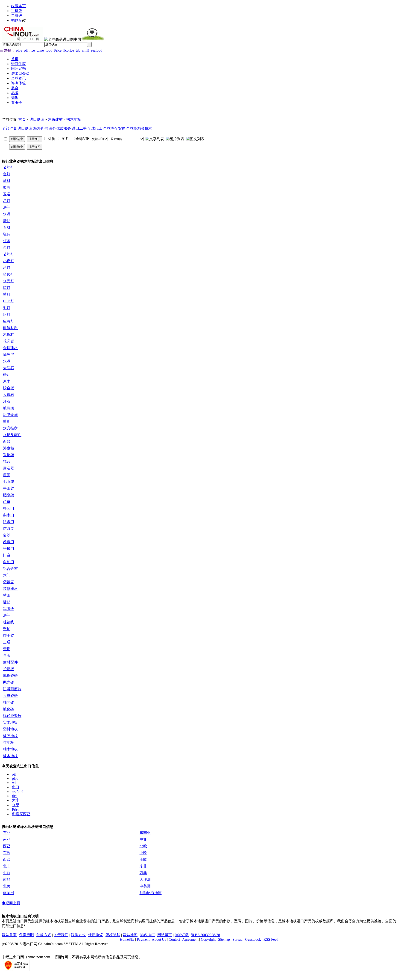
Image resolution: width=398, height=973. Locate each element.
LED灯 (8, 301)
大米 (15, 800)
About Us (159, 939)
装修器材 (10, 589)
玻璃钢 (8, 408)
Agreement (190, 939)
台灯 (6, 174)
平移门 (8, 548)
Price (57, 50)
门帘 (6, 555)
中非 (6, 873)
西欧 (6, 859)
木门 (6, 575)
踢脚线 (8, 609)
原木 (6, 381)
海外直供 (40, 128)
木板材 (8, 334)
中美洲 (145, 886)
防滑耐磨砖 (12, 689)
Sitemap (224, 939)
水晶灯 (8, 281)
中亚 (143, 839)
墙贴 (6, 221)
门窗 (6, 502)
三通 (6, 642)
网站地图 (130, 935)
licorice (68, 50)
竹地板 (8, 742)
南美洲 (8, 893)
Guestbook (253, 939)
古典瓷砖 (10, 696)
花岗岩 (8, 341)
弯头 (6, 656)
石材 (6, 227)
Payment (143, 939)
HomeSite (127, 939)
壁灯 (6, 294)
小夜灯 (8, 261)
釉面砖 (8, 702)
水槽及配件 (12, 435)
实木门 (8, 515)
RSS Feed (270, 939)
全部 (5, 128)
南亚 (6, 839)
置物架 (8, 455)
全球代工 (95, 128)
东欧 (6, 853)
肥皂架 (8, 495)
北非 (6, 866)
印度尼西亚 (21, 814)
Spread (237, 939)
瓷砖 (6, 234)
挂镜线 (8, 622)
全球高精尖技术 (139, 128)
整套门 (8, 508)
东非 (143, 866)
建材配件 (10, 662)
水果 (15, 805)
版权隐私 (112, 935)
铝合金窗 (10, 569)
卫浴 (6, 194)
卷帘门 (8, 542)
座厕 (6, 475)
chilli (85, 50)
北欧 (143, 846)
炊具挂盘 (10, 428)
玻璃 (6, 187)
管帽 (6, 649)
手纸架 (8, 488)
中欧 (143, 853)
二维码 (16, 16)
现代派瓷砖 (12, 716)
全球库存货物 (114, 128)
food (49, 50)
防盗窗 (8, 528)
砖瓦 (6, 375)
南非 (6, 879)
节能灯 (8, 167)
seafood (96, 50)
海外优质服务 (60, 128)
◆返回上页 (11, 903)
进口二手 (79, 128)
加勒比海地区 (151, 893)
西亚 (6, 846)
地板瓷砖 (10, 676)
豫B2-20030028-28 (205, 935)
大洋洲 (145, 879)
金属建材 (10, 348)
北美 (6, 886)
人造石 (8, 395)
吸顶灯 (8, 274)
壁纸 (6, 595)
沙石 (6, 401)
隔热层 (8, 355)
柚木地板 (10, 749)
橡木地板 (73, 119)
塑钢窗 (8, 582)
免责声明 (26, 935)
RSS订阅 (182, 935)
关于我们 (61, 935)
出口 (15, 787)
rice (32, 50)
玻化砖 (8, 709)
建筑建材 (55, 119)
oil (26, 50)
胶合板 (8, 388)
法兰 (6, 207)
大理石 (8, 368)
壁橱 (6, 421)
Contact (174, 939)
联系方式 (78, 935)
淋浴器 (8, 468)
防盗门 (8, 522)
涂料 (6, 181)
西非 (143, 873)
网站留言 (164, 935)
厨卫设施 (10, 415)
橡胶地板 (10, 736)
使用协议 (95, 935)
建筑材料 (10, 328)
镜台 (6, 462)
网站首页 (9, 935)
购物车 (16, 20)
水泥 (6, 214)
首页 (22, 119)
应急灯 (8, 321)
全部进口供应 (21, 128)
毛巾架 (8, 482)
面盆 (6, 441)
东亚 (6, 833)
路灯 (6, 314)
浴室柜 (8, 448)
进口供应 (36, 119)
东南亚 (145, 833)
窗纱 (6, 535)
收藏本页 (18, 6)
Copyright (208, 939)
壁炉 (6, 629)
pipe (19, 50)
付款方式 (43, 935)
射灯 (6, 308)
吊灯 (6, 201)
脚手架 (8, 635)
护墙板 (8, 669)
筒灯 (6, 288)
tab (78, 50)
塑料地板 (10, 729)
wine (40, 50)
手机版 (16, 11)
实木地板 (10, 722)
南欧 (143, 859)
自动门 (8, 562)
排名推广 (147, 935)
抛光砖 (8, 682)
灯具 (6, 241)
